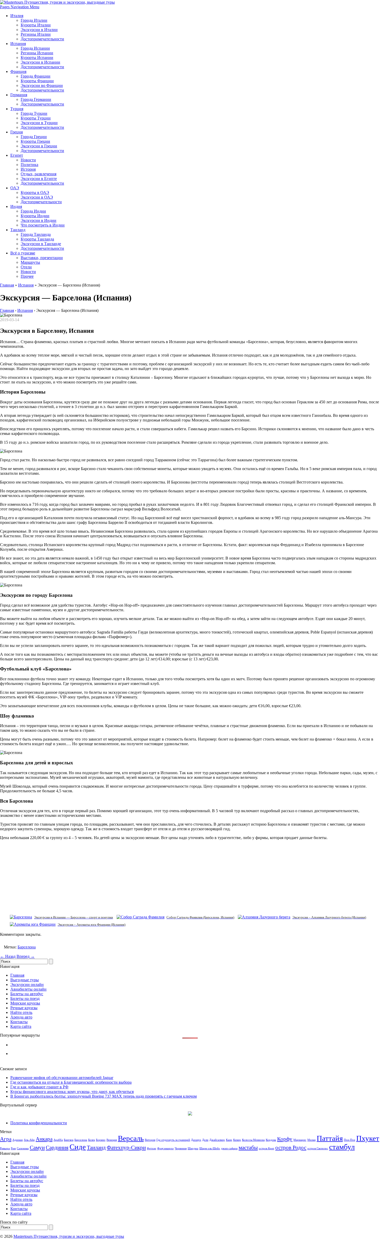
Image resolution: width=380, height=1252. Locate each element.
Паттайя (330, 1138)
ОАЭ (14, 188)
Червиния (181, 1148)
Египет (16, 155)
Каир (229, 1139)
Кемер (237, 1139)
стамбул (342, 1147)
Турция (16, 109)
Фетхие (151, 1148)
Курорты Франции (37, 81)
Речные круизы (23, 1008)
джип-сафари (229, 1148)
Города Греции (34, 136)
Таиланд (17, 230)
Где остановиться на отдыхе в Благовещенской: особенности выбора (71, 1082)
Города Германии (36, 99)
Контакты (19, 1022)
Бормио (100, 1139)
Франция (18, 71)
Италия (16, 15)
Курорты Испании (37, 57)
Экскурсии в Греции (39, 146)
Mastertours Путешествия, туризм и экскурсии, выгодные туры (68, 1236)
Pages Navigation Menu (19, 7)
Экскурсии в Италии (39, 29)
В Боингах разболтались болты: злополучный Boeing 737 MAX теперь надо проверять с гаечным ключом (103, 1096)
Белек (91, 1139)
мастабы (248, 1147)
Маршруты (30, 262)
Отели (26, 267)
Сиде (78, 1147)
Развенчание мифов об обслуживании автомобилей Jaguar (61, 1077)
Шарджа (193, 1148)
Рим (13, 1148)
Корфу (284, 1139)
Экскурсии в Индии (38, 220)
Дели (205, 1139)
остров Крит (266, 1148)
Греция (16, 132)
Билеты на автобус (26, 994)
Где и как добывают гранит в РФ (39, 1087)
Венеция (112, 1139)
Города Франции (35, 76)
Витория (150, 1139)
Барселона (27, 947)
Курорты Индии (35, 216)
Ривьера (5, 1148)
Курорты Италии (36, 25)
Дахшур (196, 1139)
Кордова (271, 1139)
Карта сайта (20, 1026)
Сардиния (57, 1147)
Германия (18, 95)
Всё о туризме (22, 253)
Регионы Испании (37, 53)
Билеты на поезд (25, 998)
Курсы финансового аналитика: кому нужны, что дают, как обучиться (72, 1091)
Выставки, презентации (42, 257)
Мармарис (299, 1139)
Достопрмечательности (41, 202)
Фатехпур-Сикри (126, 1147)
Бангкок (68, 1139)
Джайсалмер (217, 1139)
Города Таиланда (36, 234)
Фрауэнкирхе (165, 1148)
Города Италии (34, 20)
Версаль (131, 1138)
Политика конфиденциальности (38, 1123)
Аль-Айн (29, 1139)
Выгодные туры (24, 980)
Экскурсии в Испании (40, 62)
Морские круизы (25, 1003)
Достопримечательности (42, 39)
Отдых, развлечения (38, 174)
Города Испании (35, 48)
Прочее (27, 276)
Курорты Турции (36, 118)
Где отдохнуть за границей (173, 1139)
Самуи (37, 1147)
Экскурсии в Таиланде (41, 244)
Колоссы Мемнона (253, 1139)
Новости (28, 160)
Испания (18, 43)
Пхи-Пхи (349, 1139)
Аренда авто (21, 1017)
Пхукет (367, 1138)
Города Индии (33, 211)
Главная (7, 285)
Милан (311, 1139)
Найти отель (21, 1012)
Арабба (58, 1139)
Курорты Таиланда (37, 239)
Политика (29, 164)
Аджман (17, 1139)
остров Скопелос (317, 1148)
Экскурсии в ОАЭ (37, 197)
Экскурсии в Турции (39, 122)
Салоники (23, 1148)
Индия (16, 206)
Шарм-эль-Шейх (209, 1148)
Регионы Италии (36, 34)
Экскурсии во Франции (42, 85)
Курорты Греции (35, 141)
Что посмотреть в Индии (43, 225)
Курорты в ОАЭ (35, 192)
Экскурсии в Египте (39, 178)
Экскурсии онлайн (27, 984)
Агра (5, 1139)
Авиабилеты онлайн (28, 989)
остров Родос (290, 1147)
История (28, 169)
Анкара (44, 1139)
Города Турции (34, 113)
